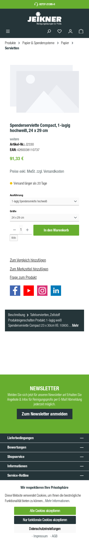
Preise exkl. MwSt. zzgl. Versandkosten (37, 171)
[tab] (44, 320)
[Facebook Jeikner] (16, 292)
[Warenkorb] (81, 31)
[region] (44, 92)
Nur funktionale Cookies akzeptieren (45, 520)
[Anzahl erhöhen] (27, 230)
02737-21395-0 (47, 4)
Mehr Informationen (57, 501)
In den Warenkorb (56, 230)
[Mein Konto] (70, 31)
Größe (13, 211)
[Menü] (7, 31)
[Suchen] (49, 31)
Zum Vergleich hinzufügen (28, 260)
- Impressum (40, 536)
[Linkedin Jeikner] (57, 292)
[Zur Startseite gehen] (44, 18)
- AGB (53, 536)
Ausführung (16, 195)
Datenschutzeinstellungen (45, 529)
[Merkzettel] (59, 31)
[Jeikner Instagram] (43, 292)
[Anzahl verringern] (14, 230)
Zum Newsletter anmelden (44, 414)
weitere (14, 139)
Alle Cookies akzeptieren (45, 511)
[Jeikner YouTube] (29, 292)
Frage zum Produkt (23, 277)
